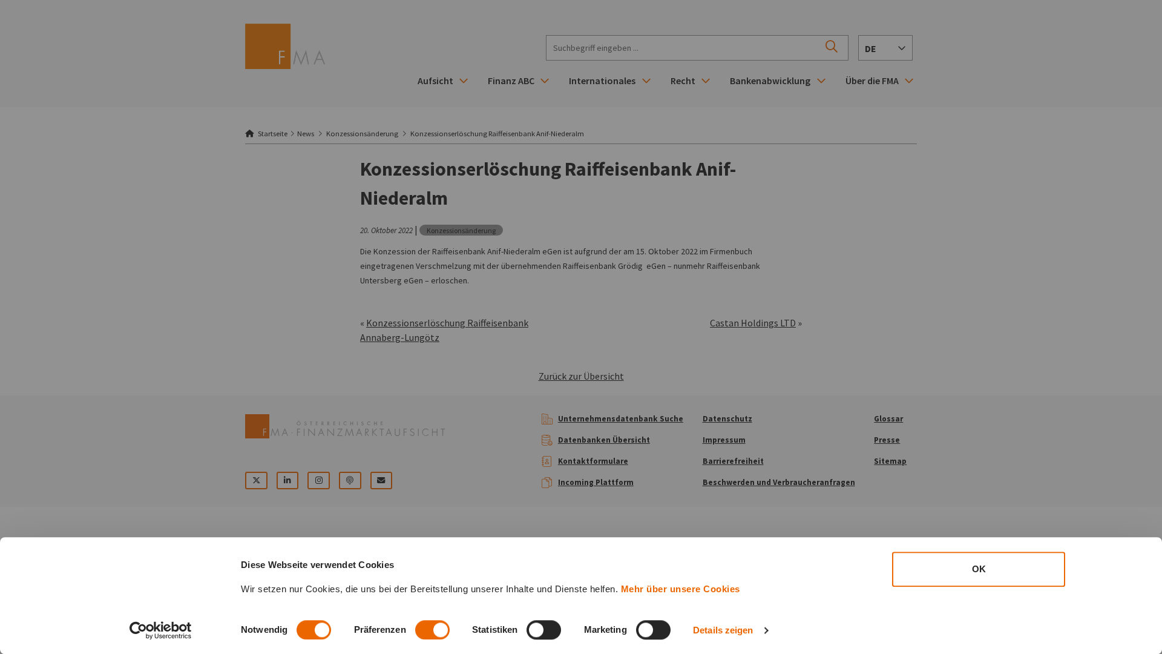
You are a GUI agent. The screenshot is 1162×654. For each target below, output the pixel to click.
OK (979, 569)
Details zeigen (723, 630)
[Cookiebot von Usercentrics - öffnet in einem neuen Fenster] (161, 630)
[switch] (432, 629)
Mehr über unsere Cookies (680, 589)
